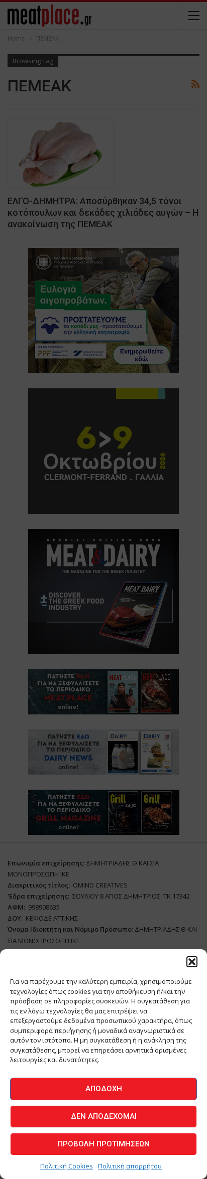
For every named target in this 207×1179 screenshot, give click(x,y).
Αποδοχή (103, 1088)
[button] (192, 962)
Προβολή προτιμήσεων (104, 1143)
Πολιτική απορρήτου (130, 1165)
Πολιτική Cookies (66, 1165)
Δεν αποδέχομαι (104, 1116)
